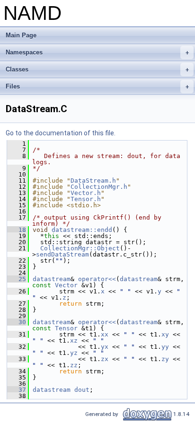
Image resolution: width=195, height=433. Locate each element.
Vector (66, 285)
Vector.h (86, 192)
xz (74, 340)
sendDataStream (62, 254)
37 (16, 389)
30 (16, 322)
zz (74, 365)
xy (165, 334)
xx (104, 334)
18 (16, 229)
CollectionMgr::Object (80, 248)
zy (165, 358)
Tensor (66, 328)
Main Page (21, 35)
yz (74, 352)
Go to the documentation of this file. (60, 133)
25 (16, 279)
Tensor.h (86, 199)
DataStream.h (93, 180)
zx (104, 358)
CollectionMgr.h (99, 186)
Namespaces (97, 52)
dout (81, 389)
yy (165, 346)
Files (97, 86)
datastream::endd (82, 229)
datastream (52, 279)
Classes (97, 69)
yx (104, 346)
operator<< (97, 279)
